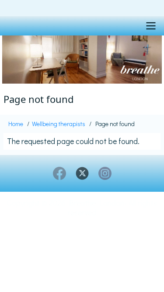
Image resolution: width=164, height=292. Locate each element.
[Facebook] (59, 173)
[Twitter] (82, 173)
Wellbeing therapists (58, 124)
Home (15, 124)
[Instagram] (105, 173)
